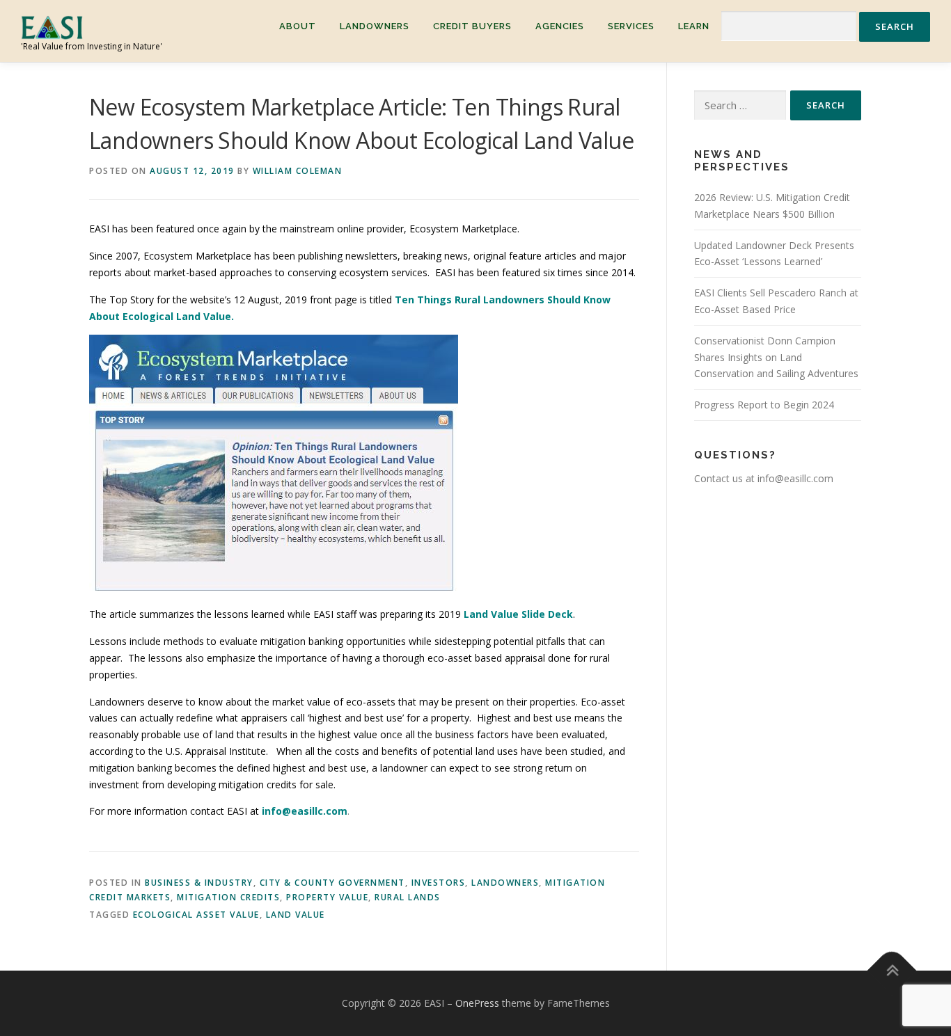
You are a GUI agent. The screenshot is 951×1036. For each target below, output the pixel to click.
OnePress (477, 1003)
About (297, 26)
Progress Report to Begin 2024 (764, 404)
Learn (693, 26)
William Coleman (298, 171)
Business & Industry (199, 882)
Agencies (559, 26)
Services (631, 26)
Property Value (327, 897)
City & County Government (332, 882)
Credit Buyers (472, 26)
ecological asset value (196, 915)
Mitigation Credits (228, 897)
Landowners (374, 26)
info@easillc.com (304, 811)
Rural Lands (408, 897)
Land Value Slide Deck (518, 614)
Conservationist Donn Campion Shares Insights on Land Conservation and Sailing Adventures (776, 357)
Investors (438, 882)
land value (295, 915)
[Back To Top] (892, 971)
